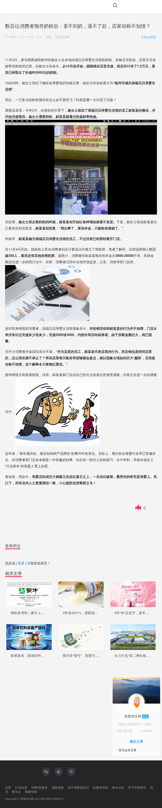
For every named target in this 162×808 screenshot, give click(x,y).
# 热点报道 (149, 37)
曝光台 (16, 791)
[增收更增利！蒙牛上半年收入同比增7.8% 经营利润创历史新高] (29, 594)
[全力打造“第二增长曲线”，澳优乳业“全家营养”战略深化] (133, 637)
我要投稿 (31, 791)
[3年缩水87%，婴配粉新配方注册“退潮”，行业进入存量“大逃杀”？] (81, 594)
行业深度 (21, 787)
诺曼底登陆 (100, 787)
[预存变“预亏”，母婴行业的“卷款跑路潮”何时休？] (81, 637)
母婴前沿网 (62, 37)
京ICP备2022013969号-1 (49, 798)
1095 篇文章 (124, 731)
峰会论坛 (118, 787)
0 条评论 (146, 731)
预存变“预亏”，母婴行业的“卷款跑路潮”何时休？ (98, 655)
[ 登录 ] (21, 563)
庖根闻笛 (58, 787)
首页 (8, 787)
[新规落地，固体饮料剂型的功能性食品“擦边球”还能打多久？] (29, 637)
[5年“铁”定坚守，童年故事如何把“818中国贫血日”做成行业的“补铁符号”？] (133, 594)
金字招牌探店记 (78, 787)
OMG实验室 (39, 787)
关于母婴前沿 (137, 787)
